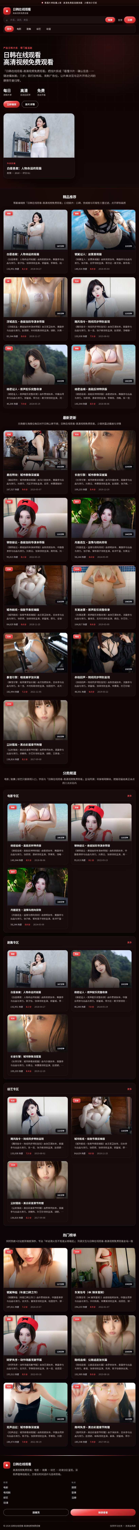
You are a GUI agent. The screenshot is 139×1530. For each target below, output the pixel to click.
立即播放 (11, 104)
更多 (129, 795)
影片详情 (30, 104)
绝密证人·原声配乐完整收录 (24, 389)
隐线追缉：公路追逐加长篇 (91, 1360)
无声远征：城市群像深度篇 (23, 1427)
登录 (120, 19)
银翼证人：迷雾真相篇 (88, 254)
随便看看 (103, 1512)
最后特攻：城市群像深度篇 (23, 475)
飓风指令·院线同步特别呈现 (92, 321)
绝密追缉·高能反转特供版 (91, 389)
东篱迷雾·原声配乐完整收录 (92, 610)
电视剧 (7, 1492)
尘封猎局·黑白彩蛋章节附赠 (24, 744)
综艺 (38, 28)
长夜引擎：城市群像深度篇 (91, 475)
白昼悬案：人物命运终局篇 (23, 254)
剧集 (29, 28)
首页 (9, 28)
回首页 (36, 1512)
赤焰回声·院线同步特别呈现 (92, 677)
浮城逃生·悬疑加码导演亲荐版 (26, 321)
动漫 (48, 28)
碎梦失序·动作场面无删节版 (24, 1360)
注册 (129, 19)
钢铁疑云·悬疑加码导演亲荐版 (26, 542)
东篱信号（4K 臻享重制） (90, 1292)
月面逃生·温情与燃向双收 (91, 542)
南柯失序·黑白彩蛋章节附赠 (92, 1427)
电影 (19, 28)
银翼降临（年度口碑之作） (23, 1292)
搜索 (110, 19)
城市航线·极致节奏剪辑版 (23, 610)
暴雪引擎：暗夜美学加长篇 (23, 677)
